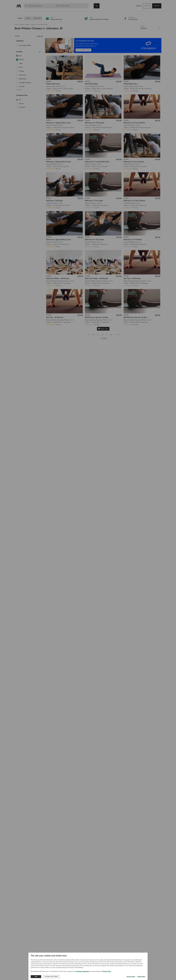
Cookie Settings (51, 976)
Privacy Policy (106, 971)
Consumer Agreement (82, 971)
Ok (36, 976)
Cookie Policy (141, 976)
